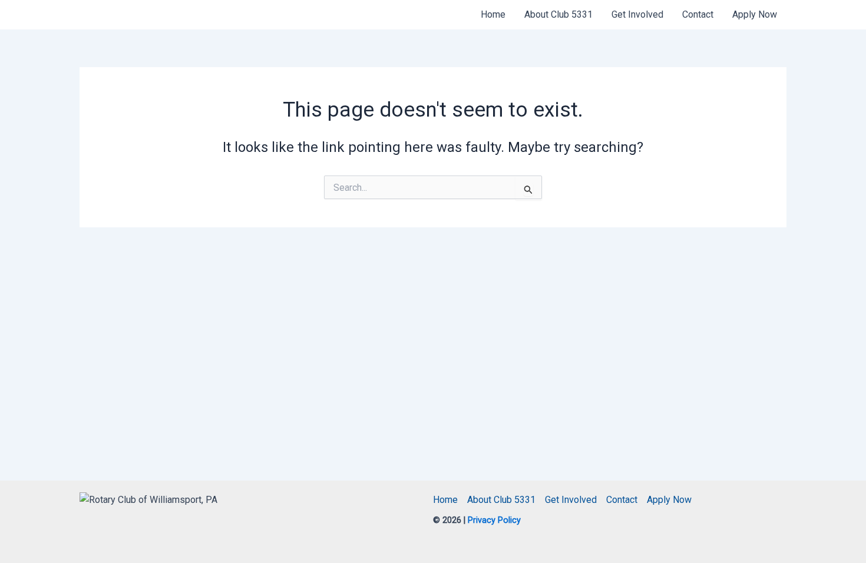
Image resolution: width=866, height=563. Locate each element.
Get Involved (637, 14)
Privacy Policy (493, 520)
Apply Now (754, 14)
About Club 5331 (558, 14)
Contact (697, 14)
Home (493, 14)
